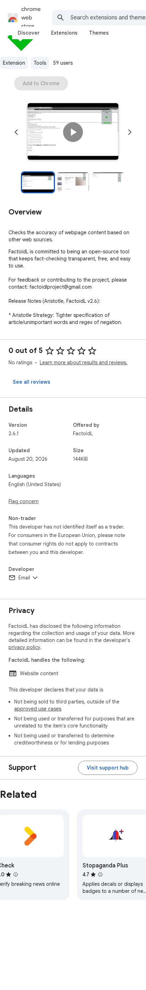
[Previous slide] (16, 132)
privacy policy (24, 647)
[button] (73, 132)
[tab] (28, 32)
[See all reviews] (32, 381)
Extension (14, 63)
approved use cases (37, 709)
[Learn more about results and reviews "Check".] (15, 874)
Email (24, 577)
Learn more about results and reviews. (84, 362)
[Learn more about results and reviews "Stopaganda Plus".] (100, 874)
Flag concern (24, 501)
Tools (40, 63)
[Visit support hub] (107, 767)
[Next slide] (130, 132)
